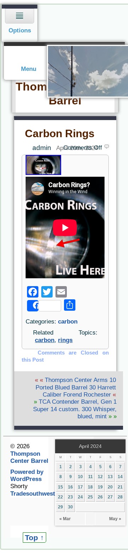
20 (110, 487)
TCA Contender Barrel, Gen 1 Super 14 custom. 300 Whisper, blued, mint (75, 409)
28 (120, 497)
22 (60, 497)
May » (115, 518)
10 (80, 476)
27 (110, 497)
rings (65, 340)
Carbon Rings (60, 133)
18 (90, 487)
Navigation (19, 23)
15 (60, 487)
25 (90, 497)
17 (80, 487)
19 (100, 487)
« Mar (65, 518)
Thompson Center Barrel (29, 457)
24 (80, 497)
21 (120, 487)
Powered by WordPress (26, 475)
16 (70, 487)
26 (100, 497)
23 (70, 497)
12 (100, 476)
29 (60, 507)
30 (70, 507)
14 (120, 476)
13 (110, 476)
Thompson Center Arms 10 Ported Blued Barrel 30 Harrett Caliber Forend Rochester (76, 387)
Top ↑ (34, 537)
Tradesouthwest (32, 493)
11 (90, 476)
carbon (68, 321)
